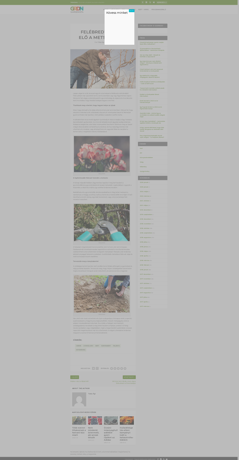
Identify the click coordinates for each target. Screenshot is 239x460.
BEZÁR (132, 10)
